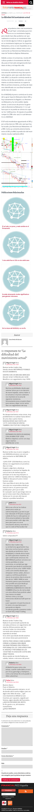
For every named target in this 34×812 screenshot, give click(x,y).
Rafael (8, 680)
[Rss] (26, 791)
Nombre (4, 748)
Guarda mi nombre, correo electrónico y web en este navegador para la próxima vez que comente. (16, 774)
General (4, 13)
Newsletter (8, 790)
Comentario (5, 726)
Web (2, 763)
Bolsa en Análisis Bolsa (15, 2)
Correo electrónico (7, 756)
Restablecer (21, 21)
